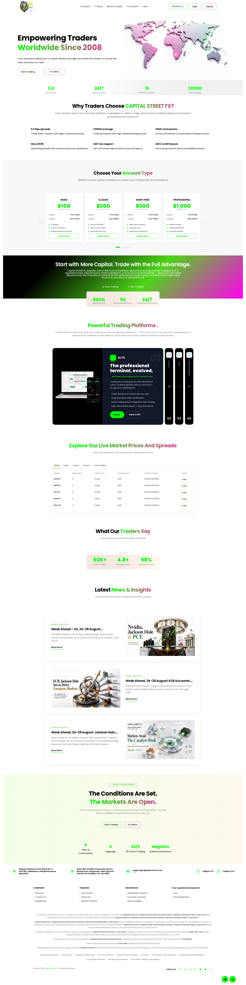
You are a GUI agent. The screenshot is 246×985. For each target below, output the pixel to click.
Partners (177, 6)
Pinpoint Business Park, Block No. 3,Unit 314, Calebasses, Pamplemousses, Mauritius (37, 871)
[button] (232, 979)
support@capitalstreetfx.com (147, 870)
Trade (184, 479)
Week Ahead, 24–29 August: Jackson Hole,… (84, 732)
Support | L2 (228, 871)
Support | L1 (208, 871)
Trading (98, 6)
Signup (116, 414)
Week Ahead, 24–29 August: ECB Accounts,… (159, 681)
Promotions (132, 6)
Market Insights (134, 901)
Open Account (64, 236)
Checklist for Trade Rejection (164, 955)
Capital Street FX (52, 968)
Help (145, 6)
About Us (39, 893)
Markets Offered (89, 901)
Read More (57, 647)
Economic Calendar (136, 897)
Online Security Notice (49, 955)
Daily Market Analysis (137, 893)
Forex (56, 465)
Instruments (87, 893)
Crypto (76, 465)
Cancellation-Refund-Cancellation (145, 959)
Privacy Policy (67, 955)
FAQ (175, 893)
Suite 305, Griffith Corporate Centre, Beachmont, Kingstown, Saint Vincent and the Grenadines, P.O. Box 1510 (95, 871)
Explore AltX (135, 414)
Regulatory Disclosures (85, 955)
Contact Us (40, 897)
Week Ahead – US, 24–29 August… (77, 629)
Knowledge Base (181, 897)
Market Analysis (114, 6)
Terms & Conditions (106, 955)
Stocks (86, 465)
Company (85, 6)
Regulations (40, 901)
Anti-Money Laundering (118, 959)
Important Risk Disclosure (127, 955)
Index (65, 465)
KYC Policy (145, 955)
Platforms (86, 897)
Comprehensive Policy (95, 959)
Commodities (100, 465)
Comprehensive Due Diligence (191, 955)
